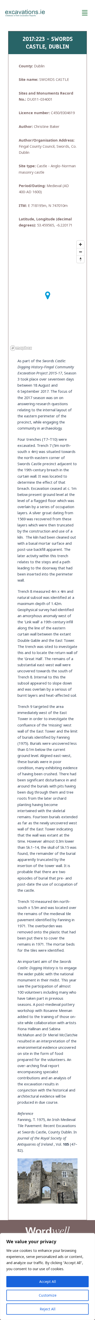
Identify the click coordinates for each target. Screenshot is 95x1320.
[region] (47, 1276)
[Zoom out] (80, 251)
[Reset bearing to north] (80, 259)
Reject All (47, 1309)
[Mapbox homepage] (21, 348)
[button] (70, 13)
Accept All (47, 1281)
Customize (47, 1295)
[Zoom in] (80, 244)
